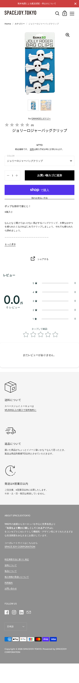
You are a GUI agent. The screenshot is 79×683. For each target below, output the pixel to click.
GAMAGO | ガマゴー (41, 118)
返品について (11, 571)
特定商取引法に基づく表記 (17, 559)
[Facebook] (6, 612)
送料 (32, 149)
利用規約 (9, 582)
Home (8, 23)
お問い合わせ (11, 588)
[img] (17, 125)
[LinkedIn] (21, 612)
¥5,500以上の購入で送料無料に (20, 410)
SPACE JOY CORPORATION (20, 546)
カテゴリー (20, 23)
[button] (54, 283)
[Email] (28, 612)
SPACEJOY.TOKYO (32, 649)
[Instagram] (14, 612)
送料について (11, 565)
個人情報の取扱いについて (17, 577)
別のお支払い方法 (39, 198)
